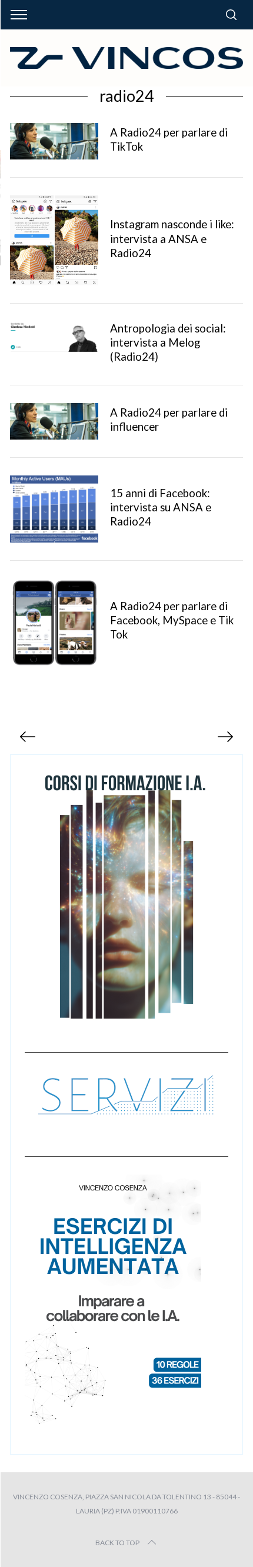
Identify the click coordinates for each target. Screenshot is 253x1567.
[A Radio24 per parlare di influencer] (54, 421)
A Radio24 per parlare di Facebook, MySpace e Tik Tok (172, 620)
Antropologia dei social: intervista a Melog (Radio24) (168, 342)
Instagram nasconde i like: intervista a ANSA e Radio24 (172, 238)
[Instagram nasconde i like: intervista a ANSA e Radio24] (54, 240)
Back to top (117, 1542)
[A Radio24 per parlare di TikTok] (54, 141)
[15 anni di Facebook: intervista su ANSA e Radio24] (54, 508)
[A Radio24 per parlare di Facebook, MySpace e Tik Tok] (54, 622)
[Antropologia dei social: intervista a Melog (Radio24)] (54, 336)
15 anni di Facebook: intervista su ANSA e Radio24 (160, 507)
